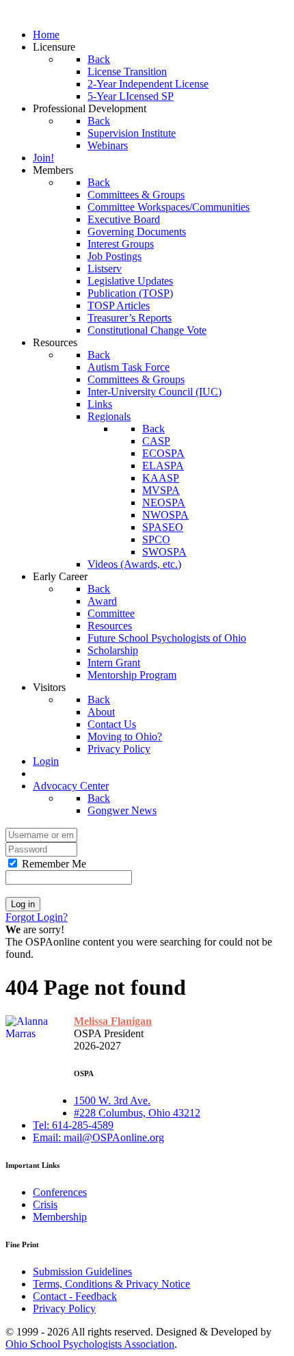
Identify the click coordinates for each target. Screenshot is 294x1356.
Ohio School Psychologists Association (89, 1344)
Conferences (60, 1192)
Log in (23, 904)
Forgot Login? (36, 917)
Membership (60, 1217)
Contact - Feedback (75, 1296)
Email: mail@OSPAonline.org (98, 1137)
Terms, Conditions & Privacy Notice (111, 1284)
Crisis (45, 1204)
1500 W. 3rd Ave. (112, 1100)
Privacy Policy (64, 1308)
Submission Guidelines (82, 1271)
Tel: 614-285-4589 (73, 1125)
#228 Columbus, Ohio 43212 (137, 1113)
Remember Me (52, 864)
